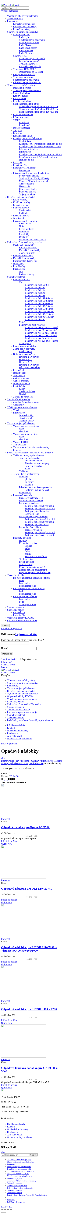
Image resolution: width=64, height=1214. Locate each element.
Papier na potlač (26, 562)
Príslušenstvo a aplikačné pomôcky (35, 487)
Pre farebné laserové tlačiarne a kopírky (31, 578)
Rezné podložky (26, 229)
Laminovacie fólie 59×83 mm (39, 301)
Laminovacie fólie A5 (35, 293)
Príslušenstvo (25, 151)
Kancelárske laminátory (24, 24)
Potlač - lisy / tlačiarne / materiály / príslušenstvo (30, 761)
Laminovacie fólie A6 (35, 295)
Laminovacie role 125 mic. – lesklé (41, 327)
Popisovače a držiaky (29, 175)
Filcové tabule (19, 98)
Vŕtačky (17, 410)
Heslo (4, 648)
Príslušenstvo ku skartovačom (27, 82)
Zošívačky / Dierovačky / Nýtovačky (24, 242)
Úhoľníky (23, 237)
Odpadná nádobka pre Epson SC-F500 (25, 827)
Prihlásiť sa (7, 654)
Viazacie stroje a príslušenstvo (21, 423)
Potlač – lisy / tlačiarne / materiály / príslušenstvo (30, 452)
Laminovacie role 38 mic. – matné (41, 330)
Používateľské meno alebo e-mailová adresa (22, 640)
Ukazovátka (24, 186)
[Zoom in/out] (11, 1209)
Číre (21, 282)
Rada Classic (25, 45)
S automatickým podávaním (32, 40)
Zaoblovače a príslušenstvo (26, 402)
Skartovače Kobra (21, 34)
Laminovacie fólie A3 (35, 287)
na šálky (29, 484)
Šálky (27, 551)
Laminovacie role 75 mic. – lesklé (41, 333)
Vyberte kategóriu (9, 11)
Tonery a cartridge (33, 466)
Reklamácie (12, 1132)
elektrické (23, 431)
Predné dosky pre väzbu (24, 346)
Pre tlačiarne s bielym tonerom (33, 516)
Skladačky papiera (15, 609)
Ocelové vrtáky (26, 415)
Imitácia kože (25, 351)
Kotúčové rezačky (21, 202)
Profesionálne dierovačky (25, 261)
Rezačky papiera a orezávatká (21, 197)
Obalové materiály (21, 383)
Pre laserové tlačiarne (29, 503)
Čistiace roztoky (26, 183)
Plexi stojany (25, 141)
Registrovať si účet (26, 634)
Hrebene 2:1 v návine (29, 357)
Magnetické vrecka (22, 88)
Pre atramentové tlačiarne (31, 500)
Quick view (6, 844)
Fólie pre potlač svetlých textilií (39, 506)
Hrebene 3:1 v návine (29, 364)
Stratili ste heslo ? (9, 659)
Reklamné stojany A (22, 135)
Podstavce (24, 231)
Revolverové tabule (22, 101)
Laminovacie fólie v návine (32, 325)
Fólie (21, 580)
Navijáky (23, 394)
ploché (28, 479)
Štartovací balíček (27, 191)
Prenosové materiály (22, 495)
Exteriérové (24, 125)
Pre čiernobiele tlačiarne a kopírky (29, 588)
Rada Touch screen (28, 48)
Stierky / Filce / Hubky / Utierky (34, 178)
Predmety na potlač (22, 538)
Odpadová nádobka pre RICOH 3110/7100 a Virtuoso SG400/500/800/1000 (29, 949)
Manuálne (23, 476)
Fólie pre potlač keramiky (37, 511)
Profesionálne (19, 615)
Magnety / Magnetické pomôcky (34, 181)
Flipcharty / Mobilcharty (24, 167)
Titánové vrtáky (26, 420)
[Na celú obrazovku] (8, 1209)
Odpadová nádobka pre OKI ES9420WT (26, 888)
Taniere (28, 546)
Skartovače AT (20, 56)
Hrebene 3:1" (25, 362)
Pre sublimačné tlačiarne (30, 527)
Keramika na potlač (28, 543)
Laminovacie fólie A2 (35, 319)
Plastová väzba (20, 370)
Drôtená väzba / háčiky (24, 354)
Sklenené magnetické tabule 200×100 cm (38, 106)
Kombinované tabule (23, 114)
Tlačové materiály (15, 575)
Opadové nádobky (33, 460)
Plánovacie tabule (21, 117)
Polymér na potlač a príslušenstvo (34, 572)
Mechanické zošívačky (24, 245)
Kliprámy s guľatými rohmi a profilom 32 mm (40, 154)
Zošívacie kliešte (27, 253)
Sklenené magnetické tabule (26, 104)
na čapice (29, 482)
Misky (28, 554)
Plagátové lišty (20, 165)
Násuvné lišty (19, 372)
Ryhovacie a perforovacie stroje (22, 620)
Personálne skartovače (29, 61)
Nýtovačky (18, 263)
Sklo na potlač (25, 564)
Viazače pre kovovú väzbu (25, 434)
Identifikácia (19, 386)
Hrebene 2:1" (25, 359)
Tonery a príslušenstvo (29, 458)
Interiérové (24, 122)
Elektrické (24, 213)
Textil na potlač (26, 559)
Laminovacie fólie (21, 279)
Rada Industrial (26, 50)
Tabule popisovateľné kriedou (27, 90)
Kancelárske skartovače (30, 66)
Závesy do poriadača (23, 396)
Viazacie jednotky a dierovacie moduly (31, 447)
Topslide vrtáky (26, 418)
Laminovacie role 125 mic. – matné (41, 341)
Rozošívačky (19, 266)
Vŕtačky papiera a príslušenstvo (22, 407)
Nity (21, 271)
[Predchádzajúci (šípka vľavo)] (2, 1212)
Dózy (27, 548)
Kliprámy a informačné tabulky (27, 138)
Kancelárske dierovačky (24, 258)
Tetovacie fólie (32, 514)
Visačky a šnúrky (27, 391)
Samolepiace (25, 343)
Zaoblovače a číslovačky (18, 399)
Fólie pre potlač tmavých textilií (40, 508)
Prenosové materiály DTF (31, 498)
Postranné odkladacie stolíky (32, 239)
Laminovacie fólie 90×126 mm (39, 317)
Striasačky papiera (15, 607)
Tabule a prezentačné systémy (21, 85)
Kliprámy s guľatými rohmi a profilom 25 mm (40, 143)
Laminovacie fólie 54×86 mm (39, 298)
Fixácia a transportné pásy (37, 463)
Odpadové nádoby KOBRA (20, 617)
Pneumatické (25, 492)
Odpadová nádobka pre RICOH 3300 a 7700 (29, 1009)
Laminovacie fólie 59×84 (37, 285)
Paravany (17, 133)
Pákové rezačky (20, 205)
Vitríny (16, 120)
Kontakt (11, 1126)
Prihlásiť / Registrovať (16, 1202)
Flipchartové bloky (28, 189)
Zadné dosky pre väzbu (24, 349)
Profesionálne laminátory (24, 26)
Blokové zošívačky (28, 247)
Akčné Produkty (15, 18)
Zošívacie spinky (21, 378)
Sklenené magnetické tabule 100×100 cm (38, 109)
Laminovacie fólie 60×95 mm (39, 306)
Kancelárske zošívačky (30, 250)
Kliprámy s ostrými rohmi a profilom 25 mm (40, 146)
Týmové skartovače (28, 64)
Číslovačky (18, 404)
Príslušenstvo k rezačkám (25, 221)
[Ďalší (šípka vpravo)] (5, 1212)
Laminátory (12, 21)
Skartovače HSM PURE (24, 69)
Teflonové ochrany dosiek (37, 490)
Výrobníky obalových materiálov (22, 16)
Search (5, 626)
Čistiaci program (21, 380)
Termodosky (19, 375)
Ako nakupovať (14, 1134)
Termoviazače (19, 444)
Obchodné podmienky (17, 1129)
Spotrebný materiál (16, 277)
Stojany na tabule (27, 194)
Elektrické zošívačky (23, 255)
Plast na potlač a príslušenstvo (33, 570)
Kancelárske (19, 612)
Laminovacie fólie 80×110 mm (39, 314)
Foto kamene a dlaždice (36, 556)
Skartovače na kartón (29, 42)
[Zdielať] (5, 1209)
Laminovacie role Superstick (38, 338)
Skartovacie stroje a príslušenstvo (22, 32)
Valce (27, 468)
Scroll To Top (6, 1207)
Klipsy (22, 388)
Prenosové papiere (33, 530)
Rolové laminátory (22, 29)
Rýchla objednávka (16, 1124)
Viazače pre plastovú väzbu (26, 426)
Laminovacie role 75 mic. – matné (41, 335)
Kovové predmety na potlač (32, 567)
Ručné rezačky (20, 199)
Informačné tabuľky (28, 149)
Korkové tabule (20, 96)
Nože (21, 226)
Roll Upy (17, 162)
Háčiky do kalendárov (29, 367)
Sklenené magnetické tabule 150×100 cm (38, 112)
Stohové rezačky (21, 207)
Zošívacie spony (26, 274)
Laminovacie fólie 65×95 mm (39, 309)
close (3, 758)
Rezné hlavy (25, 223)
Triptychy (17, 130)
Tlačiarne (23, 471)
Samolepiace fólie (27, 586)
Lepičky (17, 450)
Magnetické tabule (21, 93)
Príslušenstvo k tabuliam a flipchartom (31, 173)
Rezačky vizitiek (21, 215)
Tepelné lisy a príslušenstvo (26, 474)
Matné (22, 322)
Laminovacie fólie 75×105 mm (39, 311)
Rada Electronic (26, 53)
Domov (4, 761)
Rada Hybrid (25, 37)
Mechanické (25, 210)
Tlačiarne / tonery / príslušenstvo (28, 455)
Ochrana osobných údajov (19, 1137)
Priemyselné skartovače (24, 74)
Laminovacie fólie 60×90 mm (39, 303)
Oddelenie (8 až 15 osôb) (31, 72)
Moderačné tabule (21, 127)
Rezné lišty (24, 234)
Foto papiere (25, 583)
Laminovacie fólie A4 (35, 290)
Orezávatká (18, 218)
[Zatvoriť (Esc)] (2, 1209)
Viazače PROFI (20, 442)
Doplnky (23, 540)
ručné (21, 428)
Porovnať (5, 819)
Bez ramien (24, 170)
